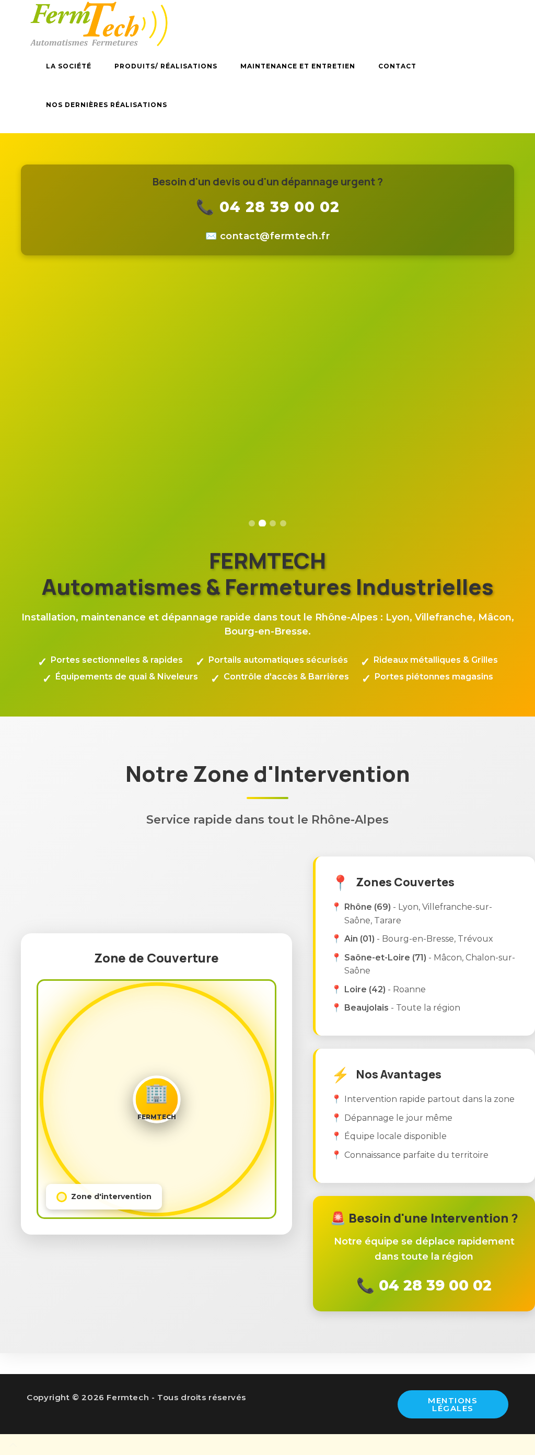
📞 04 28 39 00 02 (268, 207)
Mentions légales (453, 1404)
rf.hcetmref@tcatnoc (275, 236)
